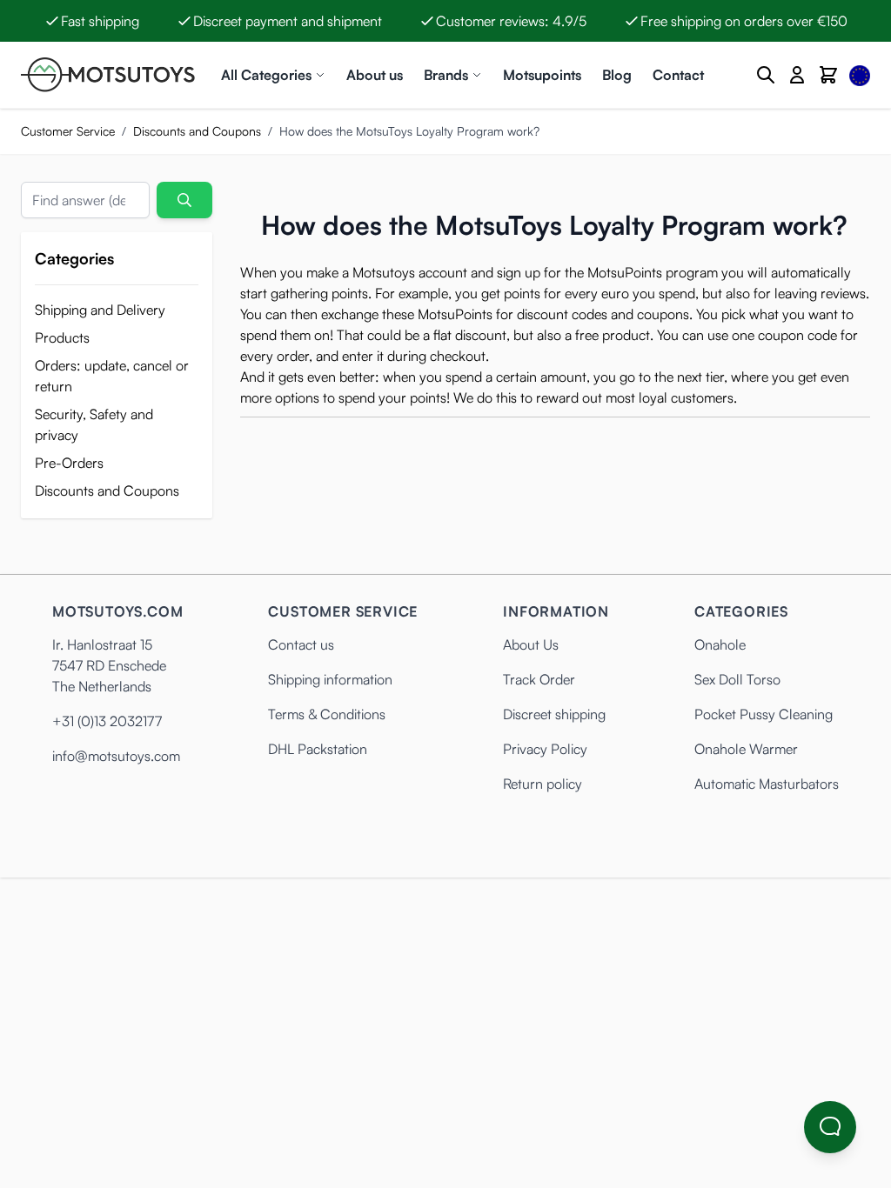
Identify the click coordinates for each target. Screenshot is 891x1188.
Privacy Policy (545, 749)
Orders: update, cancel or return (112, 376)
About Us (531, 644)
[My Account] (797, 74)
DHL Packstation (317, 749)
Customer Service (68, 130)
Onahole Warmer (746, 749)
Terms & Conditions (326, 714)
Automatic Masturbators (766, 783)
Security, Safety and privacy (94, 424)
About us (374, 74)
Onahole (720, 644)
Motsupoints (542, 74)
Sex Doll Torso (737, 679)
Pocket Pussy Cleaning (763, 714)
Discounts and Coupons (197, 130)
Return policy (542, 783)
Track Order (539, 679)
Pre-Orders (69, 462)
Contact (678, 74)
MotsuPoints (624, 272)
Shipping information (330, 679)
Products (62, 337)
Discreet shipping (554, 714)
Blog (617, 74)
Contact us (301, 644)
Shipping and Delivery (100, 309)
